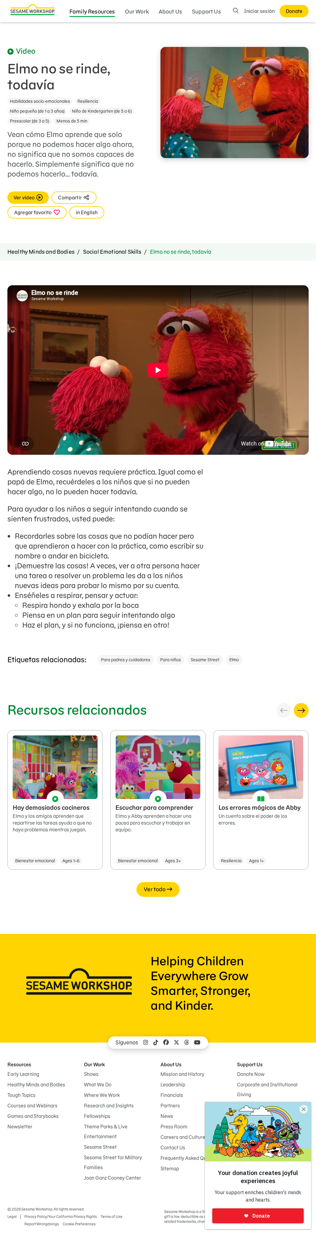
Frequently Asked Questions (191, 1158)
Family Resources (92, 11)
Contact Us (172, 1147)
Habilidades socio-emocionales (40, 101)
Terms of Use (112, 1216)
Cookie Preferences (79, 1224)
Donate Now (250, 1074)
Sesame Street (205, 660)
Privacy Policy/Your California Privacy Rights (60, 1216)
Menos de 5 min (71, 121)
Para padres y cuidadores (125, 660)
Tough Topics (21, 1095)
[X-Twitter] (176, 1042)
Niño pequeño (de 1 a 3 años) (37, 111)
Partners (170, 1105)
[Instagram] (145, 1042)
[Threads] (186, 1042)
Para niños (170, 660)
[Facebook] (166, 1042)
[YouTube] (197, 1042)
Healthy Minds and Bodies (41, 251)
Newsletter (19, 1126)
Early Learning (23, 1074)
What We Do (97, 1084)
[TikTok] (155, 1042)
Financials (171, 1095)
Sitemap (169, 1168)
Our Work (137, 11)
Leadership (172, 1084)
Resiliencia (87, 101)
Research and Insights (109, 1105)
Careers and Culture (182, 1137)
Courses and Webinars (32, 1105)
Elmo (234, 660)
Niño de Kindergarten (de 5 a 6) (102, 111)
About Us (170, 11)
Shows (91, 1074)
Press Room (173, 1126)
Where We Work (102, 1095)
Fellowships (97, 1116)
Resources (19, 1064)
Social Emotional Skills (112, 251)
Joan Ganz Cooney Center (112, 1178)
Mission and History (182, 1074)
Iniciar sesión (259, 11)
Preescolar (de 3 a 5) (29, 121)
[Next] (301, 710)
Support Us (206, 11)
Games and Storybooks (33, 1116)
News (166, 1116)
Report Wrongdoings (41, 1224)
